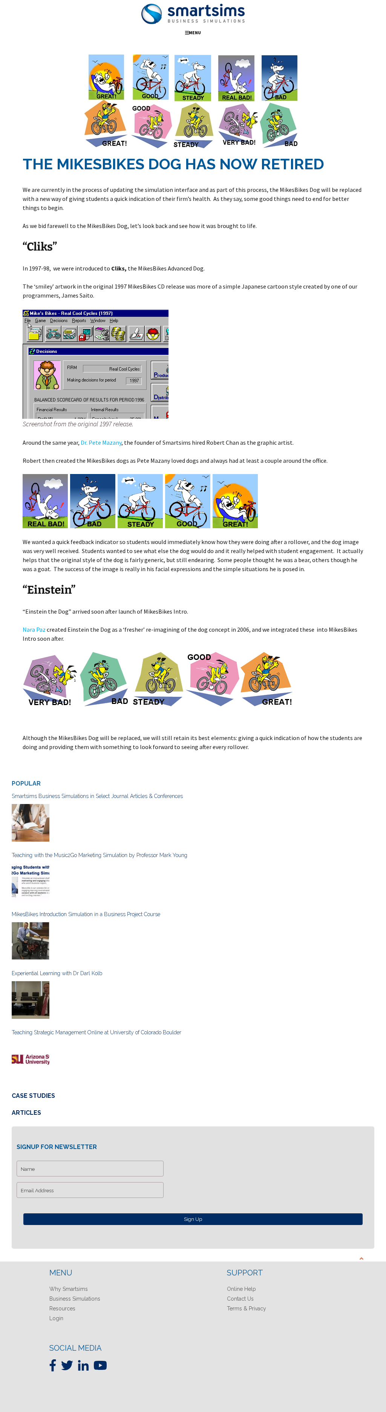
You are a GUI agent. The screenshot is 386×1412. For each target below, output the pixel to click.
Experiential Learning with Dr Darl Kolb (57, 973)
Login (56, 1318)
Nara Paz (34, 629)
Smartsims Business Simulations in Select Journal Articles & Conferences (97, 796)
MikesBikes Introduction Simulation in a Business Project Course (86, 914)
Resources (62, 1309)
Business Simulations (74, 1299)
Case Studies (33, 1095)
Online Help (241, 1289)
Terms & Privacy (246, 1309)
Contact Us (240, 1299)
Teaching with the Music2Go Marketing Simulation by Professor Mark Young (99, 855)
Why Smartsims (68, 1289)
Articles (26, 1112)
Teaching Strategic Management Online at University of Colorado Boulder (96, 1032)
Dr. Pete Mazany (100, 442)
